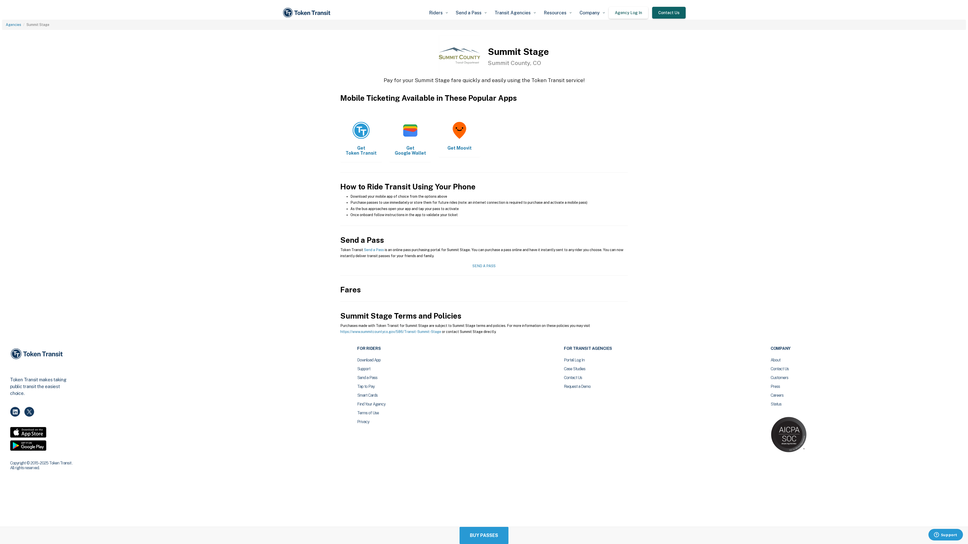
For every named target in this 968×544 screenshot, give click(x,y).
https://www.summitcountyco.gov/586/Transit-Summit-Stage (390, 332)
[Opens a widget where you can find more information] (945, 535)
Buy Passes (484, 535)
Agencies (13, 25)
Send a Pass (374, 250)
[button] (438, 12)
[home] (307, 12)
